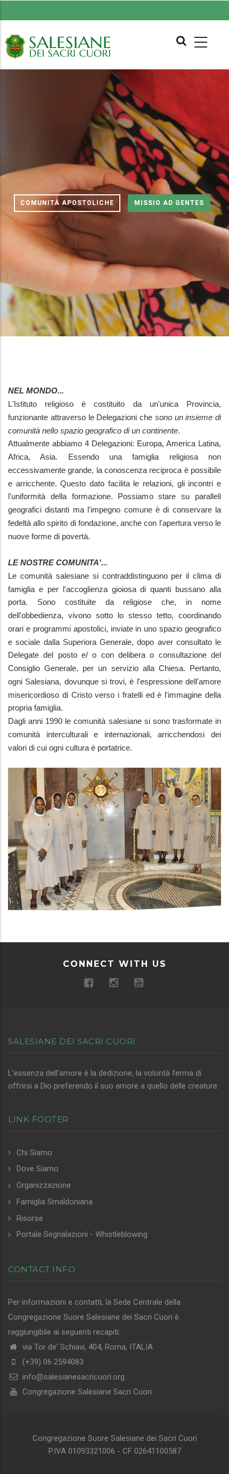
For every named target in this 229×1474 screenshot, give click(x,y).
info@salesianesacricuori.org (72, 1377)
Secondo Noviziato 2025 (137, 876)
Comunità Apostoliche (67, 203)
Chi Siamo (34, 1152)
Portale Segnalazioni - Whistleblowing (82, 1234)
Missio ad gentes (169, 203)
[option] (114, 202)
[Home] (57, 46)
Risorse (30, 1218)
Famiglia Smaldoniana (55, 1202)
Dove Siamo (38, 1168)
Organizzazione (44, 1185)
